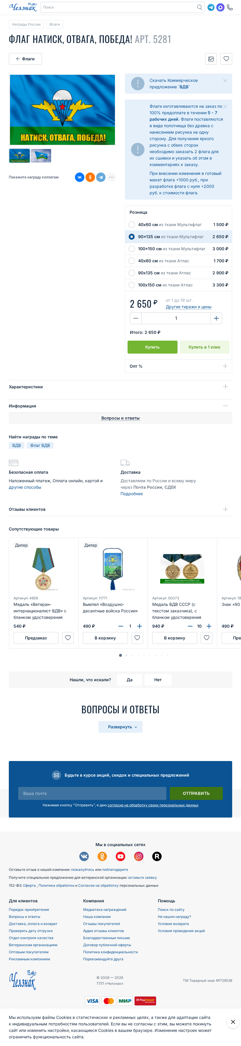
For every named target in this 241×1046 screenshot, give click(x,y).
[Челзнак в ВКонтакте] (84, 857)
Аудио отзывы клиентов (103, 931)
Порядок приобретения (29, 909)
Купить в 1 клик (204, 346)
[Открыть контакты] (230, 7)
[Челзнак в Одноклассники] (102, 857)
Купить (152, 346)
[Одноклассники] (90, 177)
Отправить (196, 793)
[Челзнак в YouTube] (120, 857)
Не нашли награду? (174, 916)
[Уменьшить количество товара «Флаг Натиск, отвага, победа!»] (136, 318)
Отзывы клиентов (27, 509)
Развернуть (120, 726)
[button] (118, 7)
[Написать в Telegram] (211, 7)
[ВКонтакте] (79, 177)
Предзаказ (36, 637)
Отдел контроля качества (31, 938)
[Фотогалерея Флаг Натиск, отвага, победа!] (211, 59)
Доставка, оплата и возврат (33, 923)
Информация (22, 405)
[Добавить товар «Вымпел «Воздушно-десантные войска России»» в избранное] (137, 638)
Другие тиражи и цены (188, 306)
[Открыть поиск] (199, 7)
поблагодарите (115, 869)
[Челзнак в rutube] (157, 857)
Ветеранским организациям (33, 945)
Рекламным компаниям (29, 959)
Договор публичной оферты (107, 945)
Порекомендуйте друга (103, 959)
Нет (158, 679)
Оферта (30, 885)
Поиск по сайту (171, 909)
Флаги (28, 58)
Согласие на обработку (99, 885)
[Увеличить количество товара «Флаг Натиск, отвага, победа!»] (216, 318)
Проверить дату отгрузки (31, 931)
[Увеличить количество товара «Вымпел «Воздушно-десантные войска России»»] (139, 626)
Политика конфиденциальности (110, 952)
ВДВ (16, 445)
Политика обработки (57, 885)
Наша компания (97, 916)
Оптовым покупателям (28, 952)
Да (130, 679)
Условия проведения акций (181, 931)
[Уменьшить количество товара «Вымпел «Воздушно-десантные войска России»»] (120, 626)
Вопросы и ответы (24, 916)
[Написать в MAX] (220, 7)
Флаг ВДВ (40, 445)
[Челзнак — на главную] (23, 7)
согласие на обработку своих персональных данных (153, 805)
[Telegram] (101, 177)
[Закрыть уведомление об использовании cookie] (233, 1021)
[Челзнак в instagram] (138, 857)
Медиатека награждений (104, 909)
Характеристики (26, 386)
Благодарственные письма (106, 938)
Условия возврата (173, 923)
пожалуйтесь (82, 869)
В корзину (105, 637)
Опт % (136, 366)
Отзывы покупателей (101, 923)
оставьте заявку (142, 877)
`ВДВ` (184, 86)
